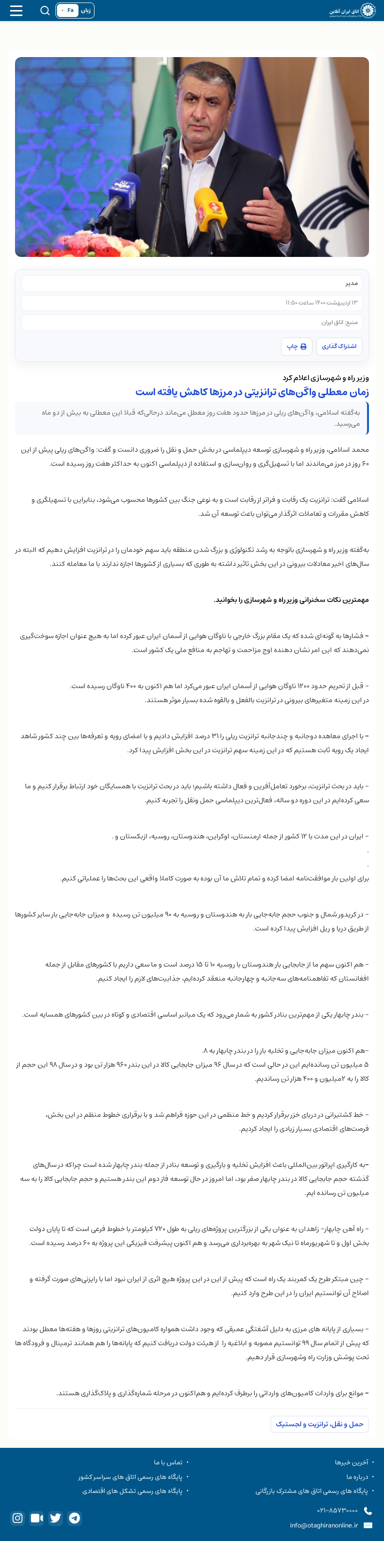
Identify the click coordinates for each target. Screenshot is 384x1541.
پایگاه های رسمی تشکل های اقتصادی (132, 1490)
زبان (85, 11)
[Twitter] (55, 1518)
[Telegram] (74, 1518)
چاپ (292, 346)
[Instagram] (17, 1518)
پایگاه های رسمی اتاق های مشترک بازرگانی (312, 1490)
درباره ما (357, 1476)
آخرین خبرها (351, 1462)
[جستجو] (45, 10)
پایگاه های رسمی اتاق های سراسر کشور (130, 1476)
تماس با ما (168, 1462)
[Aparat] (36, 1518)
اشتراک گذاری (339, 346)
